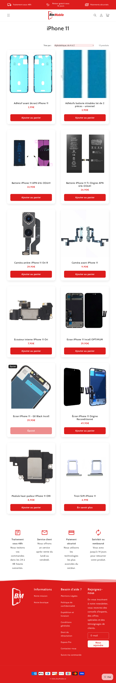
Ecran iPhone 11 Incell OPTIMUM (85, 339)
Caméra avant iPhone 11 (85, 262)
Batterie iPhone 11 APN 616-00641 (31, 183)
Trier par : (47, 45)
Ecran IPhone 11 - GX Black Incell (31, 416)
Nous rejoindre (98, 644)
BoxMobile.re (61, 679)
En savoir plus (85, 507)
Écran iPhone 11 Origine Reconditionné (85, 418)
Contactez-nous (68, 648)
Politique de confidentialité (68, 604)
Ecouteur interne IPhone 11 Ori (31, 339)
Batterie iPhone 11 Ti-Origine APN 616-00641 (85, 184)
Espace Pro (66, 642)
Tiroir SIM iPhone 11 (85, 496)
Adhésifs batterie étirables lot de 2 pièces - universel (84, 105)
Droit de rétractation (66, 634)
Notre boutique (41, 602)
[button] (8, 15)
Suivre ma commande (71, 655)
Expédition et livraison (67, 614)
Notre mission (40, 596)
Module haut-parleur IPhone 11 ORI (31, 496)
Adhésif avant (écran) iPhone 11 (31, 103)
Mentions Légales (69, 596)
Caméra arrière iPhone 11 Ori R (31, 262)
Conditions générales (66, 624)
